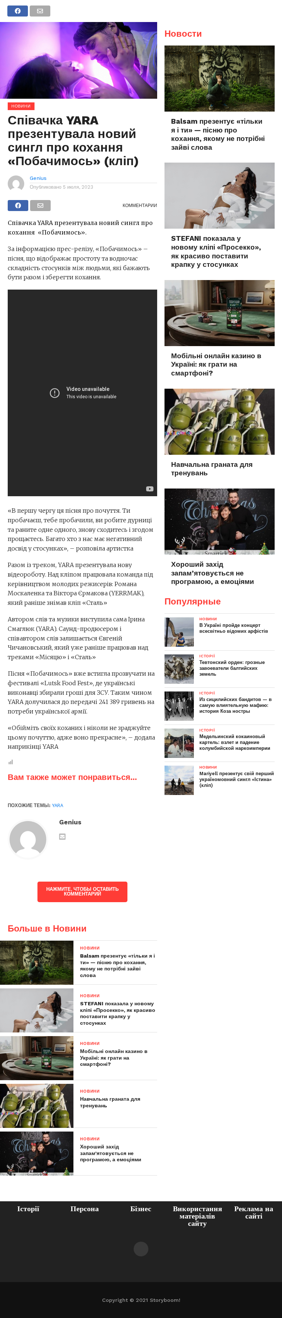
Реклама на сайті (253, 1212)
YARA (57, 805)
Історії (28, 1208)
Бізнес (140, 1208)
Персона (84, 1208)
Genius (38, 178)
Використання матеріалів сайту (197, 1216)
